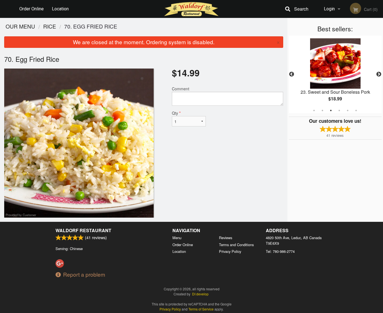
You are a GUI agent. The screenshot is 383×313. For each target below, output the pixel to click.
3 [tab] (331, 110)
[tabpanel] (335, 74)
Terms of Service (201, 309)
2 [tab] (322, 110)
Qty (176, 113)
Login (329, 8)
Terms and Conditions (236, 244)
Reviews (225, 237)
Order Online (31, 8)
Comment (180, 88)
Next (379, 74)
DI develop (200, 293)
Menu (176, 237)
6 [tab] (356, 110)
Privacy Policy (230, 251)
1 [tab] (314, 110)
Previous (291, 74)
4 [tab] (339, 110)
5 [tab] (347, 110)
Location (60, 8)
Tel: (280, 251)
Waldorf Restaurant (83, 230)
